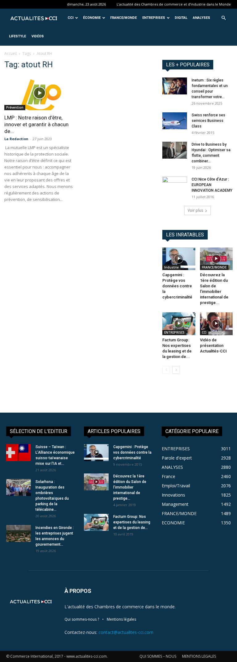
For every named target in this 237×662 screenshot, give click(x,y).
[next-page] (176, 370)
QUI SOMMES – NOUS (157, 656)
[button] (223, 18)
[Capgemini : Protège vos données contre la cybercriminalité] (178, 259)
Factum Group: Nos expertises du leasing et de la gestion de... (131, 522)
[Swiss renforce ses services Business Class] (174, 120)
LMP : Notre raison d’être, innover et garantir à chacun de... (36, 124)
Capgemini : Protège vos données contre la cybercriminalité (177, 286)
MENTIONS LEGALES (199, 656)
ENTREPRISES (153, 18)
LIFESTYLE (17, 36)
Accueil (10, 53)
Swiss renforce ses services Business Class (208, 120)
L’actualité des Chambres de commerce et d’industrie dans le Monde (174, 4)
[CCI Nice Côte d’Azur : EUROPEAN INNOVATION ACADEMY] (174, 182)
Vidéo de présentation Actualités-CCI (213, 345)
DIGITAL (181, 18)
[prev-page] (166, 370)
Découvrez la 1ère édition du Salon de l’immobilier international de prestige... (129, 487)
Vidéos (37, 36)
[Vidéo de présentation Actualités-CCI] (216, 323)
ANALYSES (201, 18)
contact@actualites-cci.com (125, 632)
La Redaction (16, 138)
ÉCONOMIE (92, 18)
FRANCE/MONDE (123, 18)
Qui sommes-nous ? (81, 619)
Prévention (14, 107)
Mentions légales (121, 619)
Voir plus (195, 210)
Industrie (171, 267)
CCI (70, 18)
